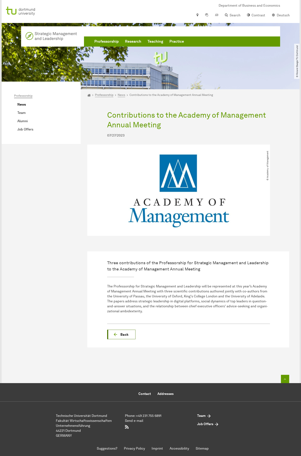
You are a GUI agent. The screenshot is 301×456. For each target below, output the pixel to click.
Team (21, 113)
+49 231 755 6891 (148, 416)
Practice (176, 41)
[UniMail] (217, 15)
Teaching (155, 41)
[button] (121, 334)
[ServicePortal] (207, 15)
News (21, 104)
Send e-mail (134, 421)
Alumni (22, 121)
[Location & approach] (197, 15)
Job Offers (25, 129)
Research (133, 41)
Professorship (106, 41)
